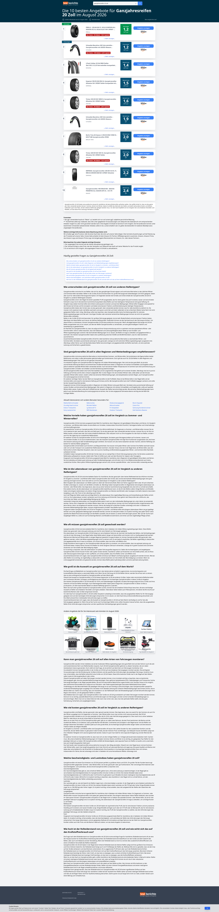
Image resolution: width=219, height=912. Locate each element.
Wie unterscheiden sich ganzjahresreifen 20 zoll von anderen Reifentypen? (88, 261)
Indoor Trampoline (70, 408)
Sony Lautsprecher (70, 410)
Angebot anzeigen (143, 28)
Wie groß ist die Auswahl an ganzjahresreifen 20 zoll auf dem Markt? (86, 271)
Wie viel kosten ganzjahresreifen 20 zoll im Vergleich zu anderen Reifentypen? (88, 275)
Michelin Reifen (92, 405)
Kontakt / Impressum (81, 893)
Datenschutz (67, 892)
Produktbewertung (69, 898)
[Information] (130, 33)
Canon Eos (136, 405)
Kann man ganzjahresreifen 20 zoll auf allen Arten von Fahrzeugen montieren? (89, 273)
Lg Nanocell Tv (91, 408)
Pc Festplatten (114, 408)
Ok (207, 908)
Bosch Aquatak (137, 403)
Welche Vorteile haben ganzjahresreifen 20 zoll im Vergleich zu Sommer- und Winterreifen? (92, 265)
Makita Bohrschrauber (71, 403)
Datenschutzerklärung (107, 910)
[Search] (140, 3)
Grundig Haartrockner (71, 405)
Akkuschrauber (115, 405)
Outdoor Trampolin (116, 410)
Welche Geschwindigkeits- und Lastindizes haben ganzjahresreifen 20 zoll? (88, 277)
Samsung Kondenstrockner (141, 408)
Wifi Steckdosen (92, 410)
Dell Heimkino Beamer (140, 410)
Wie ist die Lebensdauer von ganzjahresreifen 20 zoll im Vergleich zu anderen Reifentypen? (92, 267)
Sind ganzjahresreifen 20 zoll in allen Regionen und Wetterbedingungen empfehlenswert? (92, 263)
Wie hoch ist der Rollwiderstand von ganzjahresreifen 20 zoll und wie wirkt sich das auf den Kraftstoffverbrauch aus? (100, 279)
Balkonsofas (91, 403)
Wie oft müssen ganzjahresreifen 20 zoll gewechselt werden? (84, 269)
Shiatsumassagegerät (117, 403)
